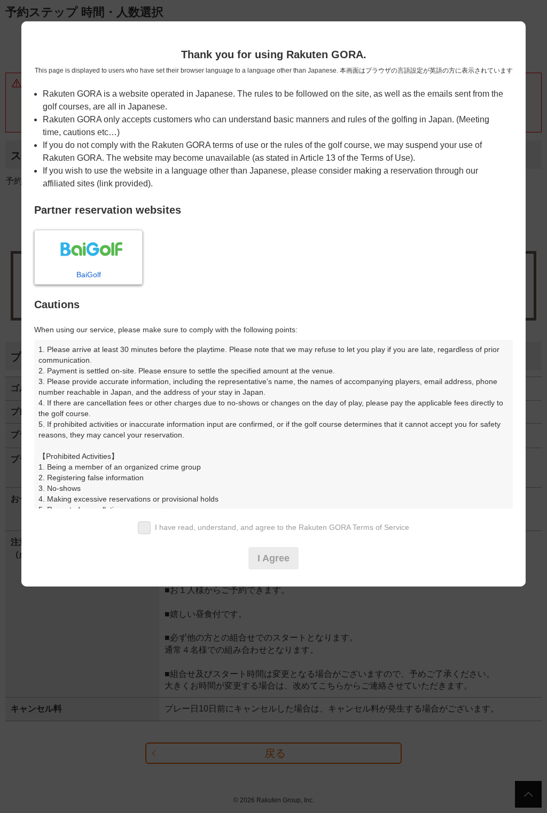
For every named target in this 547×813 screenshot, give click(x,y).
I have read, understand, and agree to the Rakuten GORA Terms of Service (282, 527)
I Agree (273, 558)
